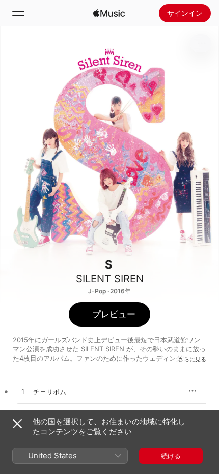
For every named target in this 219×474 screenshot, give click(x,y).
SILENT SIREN (110, 279)
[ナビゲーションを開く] (18, 13)
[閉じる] (17, 423)
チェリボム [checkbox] (49, 392)
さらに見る (192, 359)
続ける (171, 456)
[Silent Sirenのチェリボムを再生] (23, 391)
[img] (109, 13)
